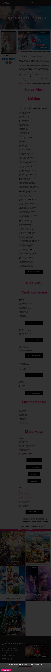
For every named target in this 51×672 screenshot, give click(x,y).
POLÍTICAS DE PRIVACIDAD (25, 667)
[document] (25, 336)
